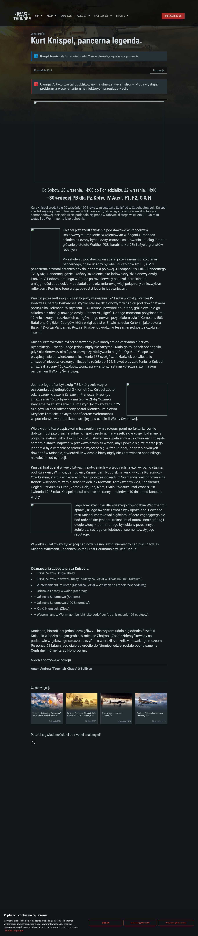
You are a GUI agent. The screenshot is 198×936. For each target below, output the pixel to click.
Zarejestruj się (173, 15)
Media (50, 15)
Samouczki (66, 15)
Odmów (105, 923)
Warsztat (82, 15)
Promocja (158, 70)
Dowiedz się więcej (14, 930)
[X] (33, 742)
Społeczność (101, 15)
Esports (120, 15)
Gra (37, 15)
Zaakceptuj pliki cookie (140, 923)
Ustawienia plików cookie (176, 923)
